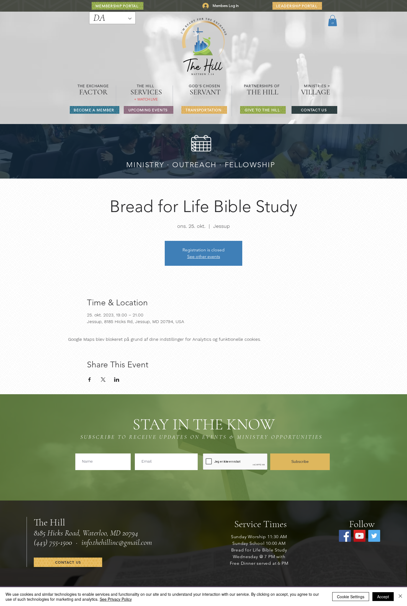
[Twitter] (374, 536)
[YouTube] (359, 536)
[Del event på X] (103, 379)
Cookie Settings (350, 596)
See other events (203, 256)
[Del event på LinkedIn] (116, 379)
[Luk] (400, 597)
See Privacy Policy (116, 599)
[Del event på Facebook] (89, 379)
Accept (383, 596)
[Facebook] (345, 536)
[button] (332, 20)
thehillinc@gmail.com (122, 542)
